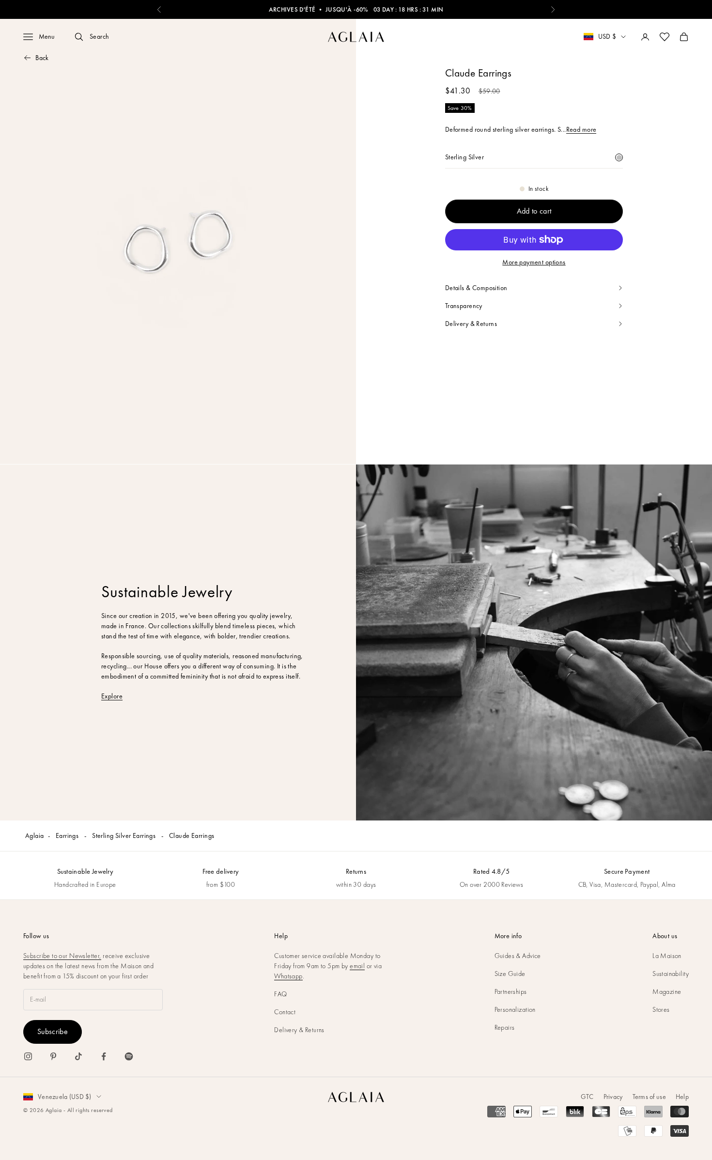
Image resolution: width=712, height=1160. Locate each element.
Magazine (666, 991)
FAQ (280, 994)
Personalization (515, 1009)
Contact (284, 1011)
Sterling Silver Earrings (124, 835)
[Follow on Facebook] (103, 1056)
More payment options (533, 262)
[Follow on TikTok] (78, 1056)
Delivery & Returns (299, 1029)
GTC (587, 1096)
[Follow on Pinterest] (53, 1056)
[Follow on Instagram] (28, 1056)
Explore (112, 696)
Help (682, 1096)
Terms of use (649, 1096)
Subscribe (52, 1031)
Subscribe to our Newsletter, (62, 955)
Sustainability (670, 973)
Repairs (505, 1027)
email (357, 965)
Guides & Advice (518, 955)
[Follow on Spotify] (129, 1056)
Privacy (613, 1096)
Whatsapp (288, 976)
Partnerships (511, 991)
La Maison (666, 955)
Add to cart (534, 211)
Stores (661, 1009)
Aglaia (34, 835)
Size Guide (510, 973)
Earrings (68, 835)
